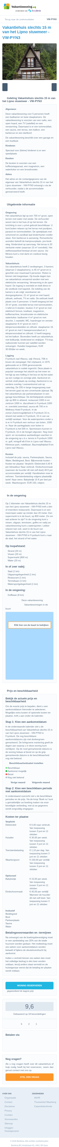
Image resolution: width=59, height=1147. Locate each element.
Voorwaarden (11, 1119)
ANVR (37, 1097)
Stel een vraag (29, 1077)
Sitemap (9, 1123)
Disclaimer (10, 1106)
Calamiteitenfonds (43, 1106)
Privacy (8, 1110)
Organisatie (10, 1097)
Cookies (9, 1115)
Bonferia (14, 1145)
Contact (8, 1102)
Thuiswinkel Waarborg (45, 1102)
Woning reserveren (29, 985)
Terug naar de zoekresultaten (19, 19)
